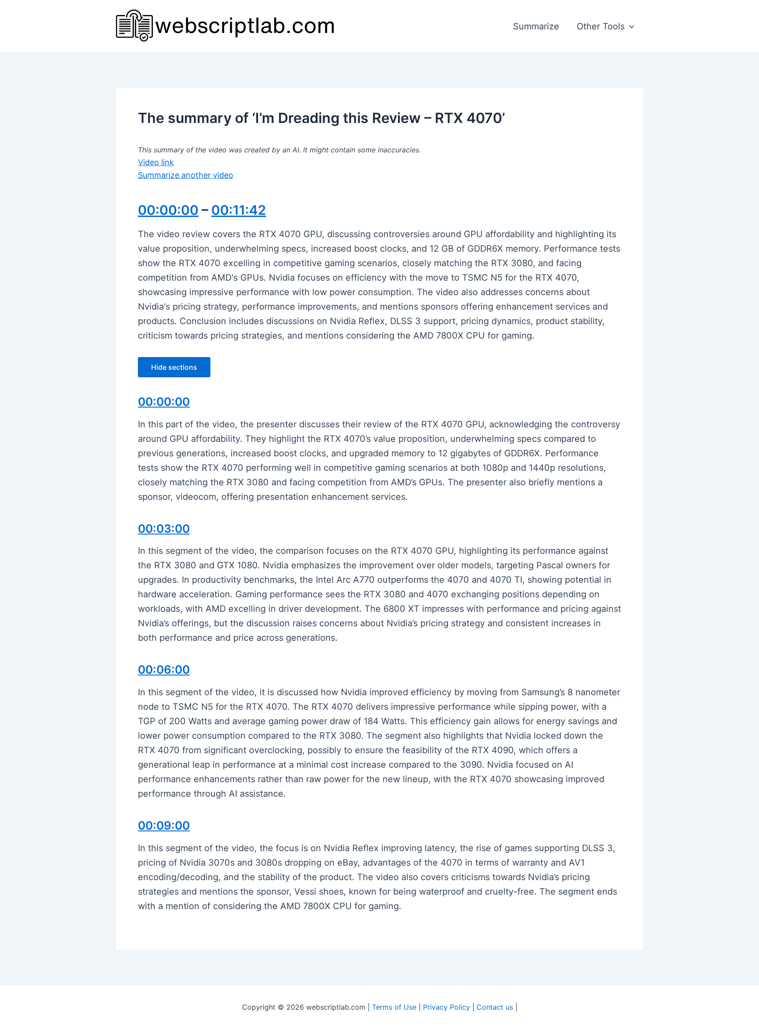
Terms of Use (394, 1007)
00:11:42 (238, 210)
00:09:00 (164, 825)
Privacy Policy (446, 1007)
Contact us (495, 1007)
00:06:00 (164, 669)
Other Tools (601, 26)
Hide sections (174, 367)
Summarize (536, 26)
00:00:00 (168, 210)
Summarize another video (185, 175)
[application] (629, 26)
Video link (156, 162)
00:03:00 (164, 528)
